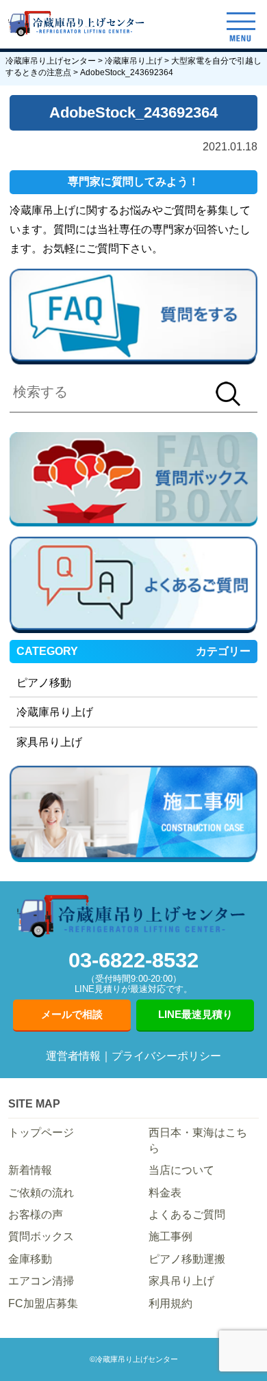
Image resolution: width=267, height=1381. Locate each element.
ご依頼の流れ (41, 1192)
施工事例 (170, 1236)
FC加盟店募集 (43, 1303)
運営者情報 (73, 1056)
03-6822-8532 (133, 971)
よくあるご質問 (187, 1214)
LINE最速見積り (195, 1014)
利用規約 (170, 1303)
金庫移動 (30, 1259)
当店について (181, 1170)
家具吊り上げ (49, 742)
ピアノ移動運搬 (187, 1259)
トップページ (41, 1132)
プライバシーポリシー (166, 1056)
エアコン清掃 (41, 1281)
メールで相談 (72, 1014)
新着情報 (30, 1170)
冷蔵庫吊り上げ (54, 712)
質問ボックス (41, 1236)
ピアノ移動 (43, 682)
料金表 (165, 1192)
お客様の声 (35, 1214)
